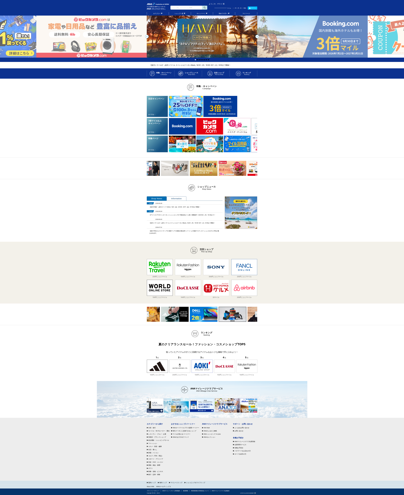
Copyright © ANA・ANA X (153, 493)
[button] (147, 36)
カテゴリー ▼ (157, 13)
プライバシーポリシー (153, 490)
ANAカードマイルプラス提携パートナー (186, 428)
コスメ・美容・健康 (155, 446)
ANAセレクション (209, 437)
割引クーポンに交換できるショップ (184, 431)
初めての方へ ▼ (224, 13)
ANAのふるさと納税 (210, 431)
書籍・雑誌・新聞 (154, 465)
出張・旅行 (152, 428)
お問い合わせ (239, 431)
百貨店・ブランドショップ (157, 437)
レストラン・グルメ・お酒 (157, 434)
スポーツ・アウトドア (155, 459)
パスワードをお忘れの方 (243, 451)
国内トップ (152, 482)
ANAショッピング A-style (212, 434)
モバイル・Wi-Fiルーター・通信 (158, 431)
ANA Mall (207, 428)
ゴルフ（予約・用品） (155, 456)
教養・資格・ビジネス (155, 471)
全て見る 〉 (152, 114)
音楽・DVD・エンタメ (155, 462)
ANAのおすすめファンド (181, 437)
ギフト (150, 468)
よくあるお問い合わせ (242, 428)
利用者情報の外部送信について (200, 490)
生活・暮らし (152, 449)
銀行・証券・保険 (154, 474)
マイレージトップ (176, 482)
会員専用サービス (240, 444)
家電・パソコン (153, 453)
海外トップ (163, 482)
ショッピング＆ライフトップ (195, 482)
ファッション (152, 443)
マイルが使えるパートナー (181, 434)
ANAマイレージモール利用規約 (171, 490)
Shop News (156, 198)
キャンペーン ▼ (202, 13)
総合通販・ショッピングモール (158, 440)
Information (176, 198)
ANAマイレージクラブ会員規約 (220, 490)
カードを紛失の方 (240, 454)
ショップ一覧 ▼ (180, 13)
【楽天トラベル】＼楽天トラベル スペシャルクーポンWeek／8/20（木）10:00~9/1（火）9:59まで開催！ (190, 65)
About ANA (150, 486)
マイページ (246, 13)
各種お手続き (239, 448)
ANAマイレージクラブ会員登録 (245, 441)
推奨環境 (185, 490)
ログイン (253, 8)
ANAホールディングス (163, 486)
